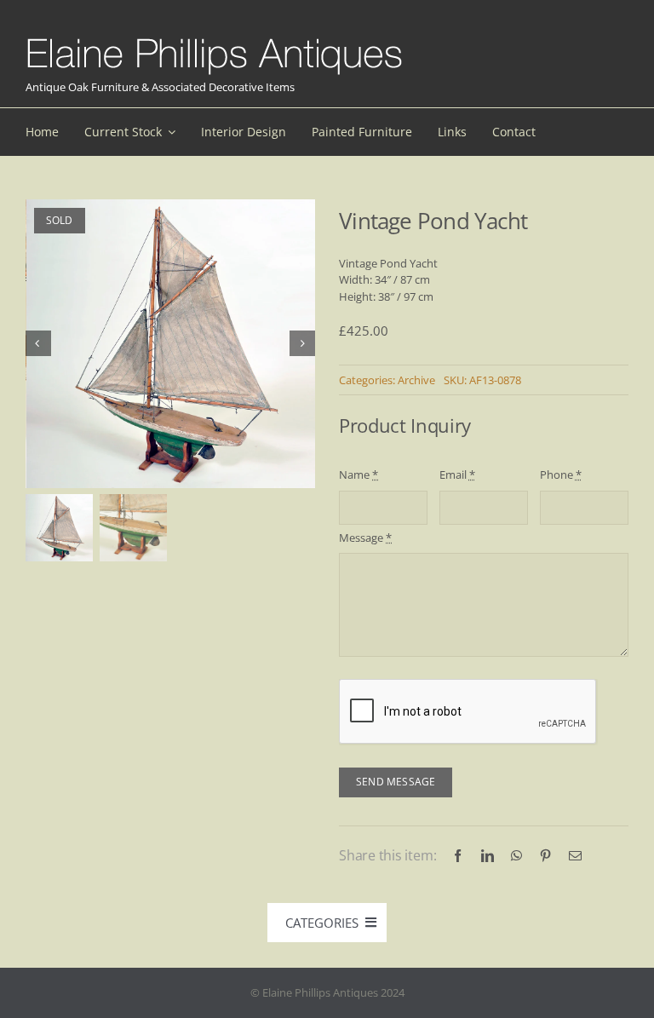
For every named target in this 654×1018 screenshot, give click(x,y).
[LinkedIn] (487, 855)
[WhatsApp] (516, 855)
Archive (416, 380)
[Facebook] (458, 855)
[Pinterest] (545, 855)
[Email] (575, 855)
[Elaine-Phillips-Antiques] (214, 39)
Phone (561, 474)
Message (365, 537)
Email (457, 474)
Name (358, 474)
